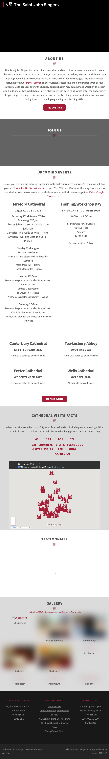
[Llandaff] (89, 678)
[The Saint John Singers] (31, 5)
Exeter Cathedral (28, 370)
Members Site (54, 706)
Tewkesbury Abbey (81, 343)
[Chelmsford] (19, 617)
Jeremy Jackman (33, 82)
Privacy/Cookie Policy (54, 731)
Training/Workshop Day (80, 204)
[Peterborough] (89, 635)
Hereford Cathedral (28, 204)
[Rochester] (19, 665)
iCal (91, 192)
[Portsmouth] (54, 678)
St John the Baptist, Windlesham (30, 188)
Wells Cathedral (81, 370)
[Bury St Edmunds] (54, 635)
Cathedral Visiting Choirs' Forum (54, 718)
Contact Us (90, 723)
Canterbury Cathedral (28, 343)
